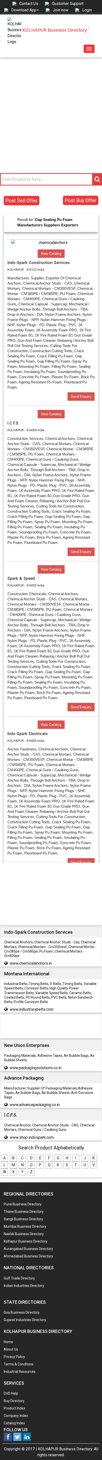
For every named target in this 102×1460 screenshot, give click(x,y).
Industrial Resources (19, 1372)
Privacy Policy (14, 1357)
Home (8, 1342)
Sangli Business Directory (23, 1219)
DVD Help (11, 1393)
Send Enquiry (81, 396)
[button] (25, 10)
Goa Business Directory (22, 1312)
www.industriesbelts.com (31, 1009)
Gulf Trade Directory (19, 1278)
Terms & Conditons (18, 1364)
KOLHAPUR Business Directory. (65, 1449)
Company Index (16, 1416)
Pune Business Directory (23, 1204)
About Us (11, 1349)
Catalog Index (14, 1423)
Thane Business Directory (24, 1212)
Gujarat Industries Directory (25, 1320)
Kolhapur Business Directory (25, 1241)
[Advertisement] (51, 111)
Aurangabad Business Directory (28, 1249)
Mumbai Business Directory (25, 1226)
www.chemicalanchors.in (31, 963)
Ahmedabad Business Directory (28, 1256)
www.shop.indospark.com (32, 1137)
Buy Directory (14, 1401)
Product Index (14, 1408)
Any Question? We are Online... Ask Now (91, 1448)
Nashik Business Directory (24, 1234)
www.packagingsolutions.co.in (35, 1067)
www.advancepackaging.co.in (35, 1104)
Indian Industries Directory (24, 1286)
